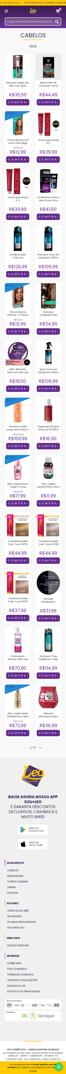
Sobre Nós (14, 963)
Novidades (14, 916)
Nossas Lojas (16, 986)
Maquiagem (15, 876)
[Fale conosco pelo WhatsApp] (59, 1067)
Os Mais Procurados (21, 922)
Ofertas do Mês (18, 911)
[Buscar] (57, 21)
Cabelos (13, 870)
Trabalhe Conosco (20, 974)
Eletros (12, 893)
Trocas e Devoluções (22, 980)
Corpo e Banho (17, 881)
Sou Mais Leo (16, 927)
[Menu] (7, 11)
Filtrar (33, 46)
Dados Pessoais (18, 945)
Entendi (33, 1070)
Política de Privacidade (23, 991)
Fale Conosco (17, 969)
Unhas (11, 887)
